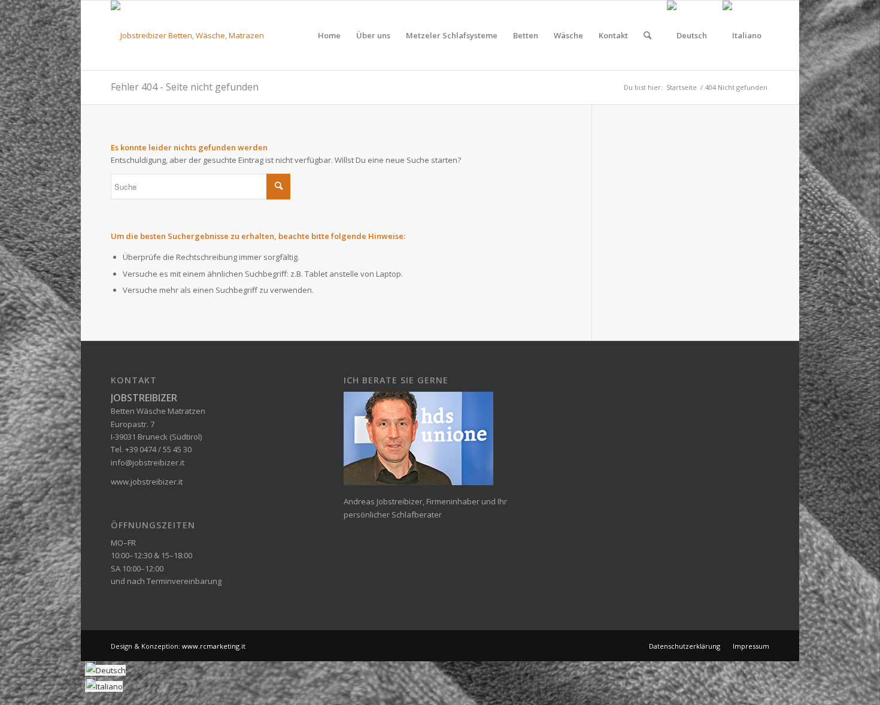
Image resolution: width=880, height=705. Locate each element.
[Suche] (647, 35)
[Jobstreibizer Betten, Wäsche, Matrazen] (187, 35)
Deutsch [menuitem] (111, 670)
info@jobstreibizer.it (147, 462)
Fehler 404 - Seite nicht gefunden (185, 86)
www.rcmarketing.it (213, 646)
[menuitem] (329, 35)
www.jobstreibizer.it (147, 481)
